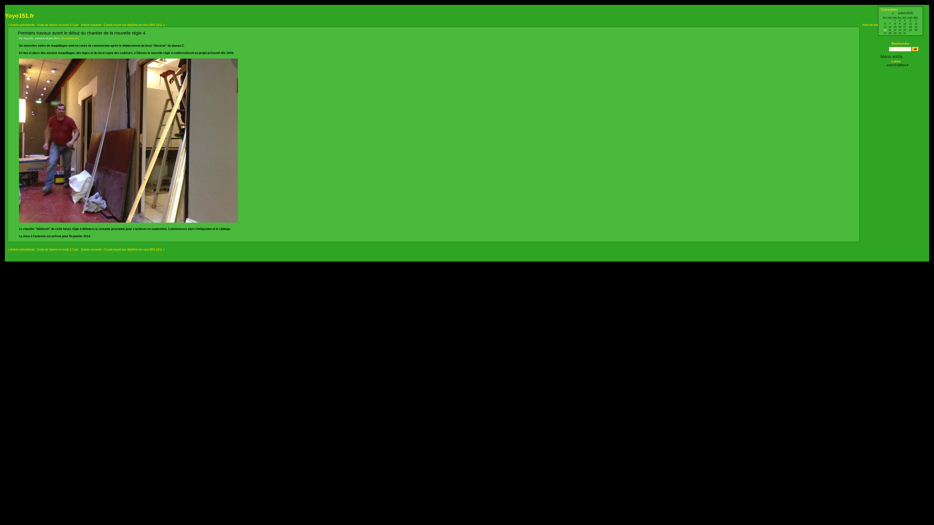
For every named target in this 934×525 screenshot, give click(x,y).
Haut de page (871, 24)
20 (885, 30)
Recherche (900, 43)
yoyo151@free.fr (897, 65)
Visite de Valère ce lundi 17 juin (43, 25)
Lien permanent (70, 38)
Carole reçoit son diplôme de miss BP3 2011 (123, 25)
